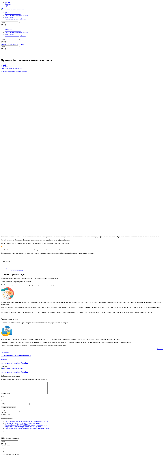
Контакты (8, 4)
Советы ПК (8, 12)
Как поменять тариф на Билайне (14, 372)
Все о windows (9, 17)
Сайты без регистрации (13, 269)
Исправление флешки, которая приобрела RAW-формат (23, 426)
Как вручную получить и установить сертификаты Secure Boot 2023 (27, 428)
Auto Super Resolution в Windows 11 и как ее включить (22, 423)
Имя (2, 397)
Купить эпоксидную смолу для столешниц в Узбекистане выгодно (26, 421)
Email (2, 400)
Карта (6, 6)
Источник (160, 349)
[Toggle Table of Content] (2, 266)
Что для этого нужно (17, 270)
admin (4, 65)
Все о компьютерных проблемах (15, 19)
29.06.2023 (4, 66)
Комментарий (6, 393)
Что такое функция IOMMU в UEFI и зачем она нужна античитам (26, 425)
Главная (7, 2)
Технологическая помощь (13, 14)
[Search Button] (19, 39)
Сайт (2, 404)
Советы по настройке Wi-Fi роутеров (16, 15)
